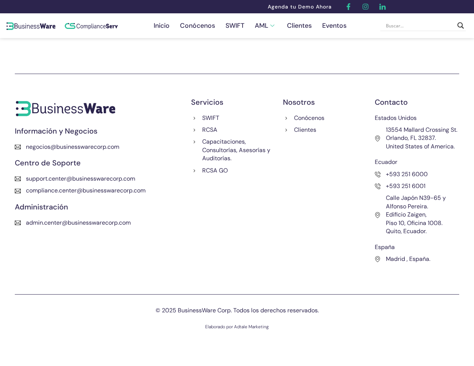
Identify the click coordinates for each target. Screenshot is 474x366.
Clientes (299, 25)
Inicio (162, 25)
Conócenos (197, 25)
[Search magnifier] (460, 25)
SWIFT (235, 25)
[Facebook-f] (348, 6)
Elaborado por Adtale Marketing (237, 327)
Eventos (334, 25)
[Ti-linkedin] (382, 6)
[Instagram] (365, 6)
